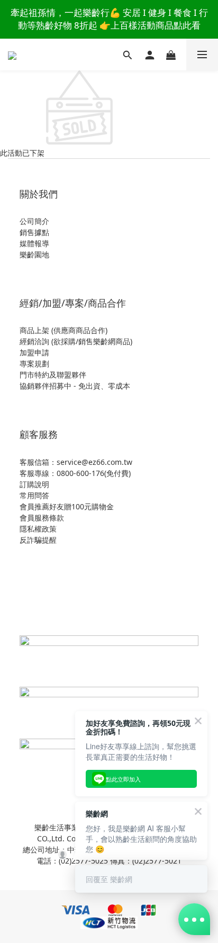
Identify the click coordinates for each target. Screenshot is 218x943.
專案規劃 (34, 363)
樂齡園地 (34, 254)
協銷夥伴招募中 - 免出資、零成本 (75, 386)
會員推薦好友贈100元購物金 (67, 506)
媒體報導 (34, 243)
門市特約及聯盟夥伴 (53, 375)
